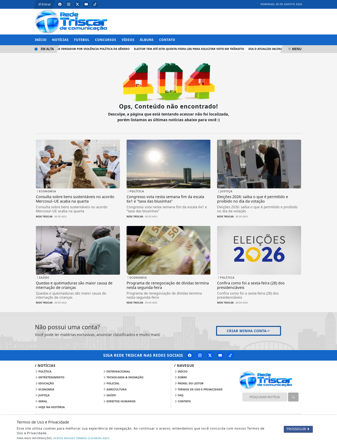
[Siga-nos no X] (210, 355)
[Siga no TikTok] (95, 4)
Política (44, 371)
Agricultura (116, 389)
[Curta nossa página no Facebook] (189, 355)
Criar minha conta (247, 330)
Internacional (118, 371)
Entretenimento (51, 377)
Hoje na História (51, 407)
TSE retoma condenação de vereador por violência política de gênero (69, 49)
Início (41, 40)
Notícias (60, 40)
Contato (167, 40)
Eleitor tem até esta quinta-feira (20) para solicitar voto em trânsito (184, 49)
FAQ (180, 395)
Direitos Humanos (121, 401)
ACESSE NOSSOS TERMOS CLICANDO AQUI (81, 438)
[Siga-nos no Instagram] (199, 355)
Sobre (182, 377)
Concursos (105, 40)
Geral (42, 401)
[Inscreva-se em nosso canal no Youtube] (220, 355)
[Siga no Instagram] (69, 4)
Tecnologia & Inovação (124, 377)
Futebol (82, 40)
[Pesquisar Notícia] (293, 397)
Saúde (111, 395)
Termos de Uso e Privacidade (200, 389)
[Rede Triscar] (78, 21)
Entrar (46, 4)
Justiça (44, 395)
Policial (113, 383)
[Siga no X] (77, 4)
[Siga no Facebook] (60, 4)
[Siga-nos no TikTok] (230, 355)
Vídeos (128, 40)
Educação (46, 383)
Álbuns (147, 40)
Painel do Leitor (190, 383)
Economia (46, 389)
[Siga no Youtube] (86, 4)
